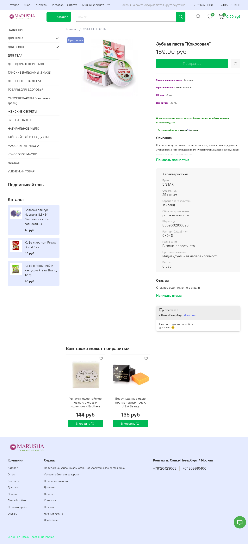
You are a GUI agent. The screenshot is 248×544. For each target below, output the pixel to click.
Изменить (190, 315)
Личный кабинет (92, 5)
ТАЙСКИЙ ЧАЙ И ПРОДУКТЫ (28, 137)
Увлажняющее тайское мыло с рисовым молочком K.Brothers (85, 402)
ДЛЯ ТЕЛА (15, 55)
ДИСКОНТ (15, 163)
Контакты (40, 5)
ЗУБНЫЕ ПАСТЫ (95, 29)
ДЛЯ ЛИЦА (15, 38)
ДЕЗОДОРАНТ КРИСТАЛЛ (26, 64)
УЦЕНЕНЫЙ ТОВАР (21, 171)
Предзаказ (192, 63)
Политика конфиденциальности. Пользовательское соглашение (84, 468)
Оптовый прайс (17, 507)
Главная (71, 29)
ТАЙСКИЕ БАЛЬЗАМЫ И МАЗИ (29, 72)
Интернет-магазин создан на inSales (31, 537)
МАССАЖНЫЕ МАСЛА (23, 146)
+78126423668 (202, 5)
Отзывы (12, 513)
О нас (26, 5)
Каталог (13, 5)
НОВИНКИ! (15, 30)
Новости (49, 507)
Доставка (57, 5)
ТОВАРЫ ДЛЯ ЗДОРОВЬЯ (26, 89)
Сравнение (51, 520)
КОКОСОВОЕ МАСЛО (22, 154)
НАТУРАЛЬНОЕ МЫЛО (23, 128)
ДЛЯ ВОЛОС (16, 47)
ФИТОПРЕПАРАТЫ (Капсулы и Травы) (29, 100)
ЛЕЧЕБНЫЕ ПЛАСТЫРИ (24, 81)
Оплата (72, 5)
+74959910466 (229, 5)
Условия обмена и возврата (61, 474)
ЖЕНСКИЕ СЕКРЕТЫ (22, 111)
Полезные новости (56, 481)
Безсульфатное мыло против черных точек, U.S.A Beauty (130, 402)
